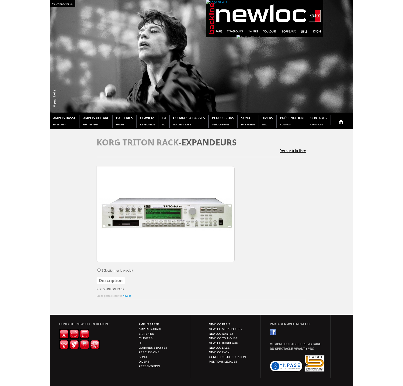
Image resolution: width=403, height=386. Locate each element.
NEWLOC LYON (219, 352)
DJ (164, 121)
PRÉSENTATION (291, 121)
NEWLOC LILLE (219, 347)
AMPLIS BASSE (64, 121)
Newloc (127, 295)
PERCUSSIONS (223, 121)
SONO (248, 121)
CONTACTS (318, 121)
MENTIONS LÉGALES (223, 361)
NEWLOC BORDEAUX (223, 343)
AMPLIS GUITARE (96, 121)
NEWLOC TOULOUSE (223, 338)
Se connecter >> (62, 4)
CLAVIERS (147, 121)
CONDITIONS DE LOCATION (227, 357)
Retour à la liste (293, 150)
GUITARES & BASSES (189, 121)
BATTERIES (124, 121)
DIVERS (267, 121)
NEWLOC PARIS (219, 324)
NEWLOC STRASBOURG (225, 329)
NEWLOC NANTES (221, 333)
